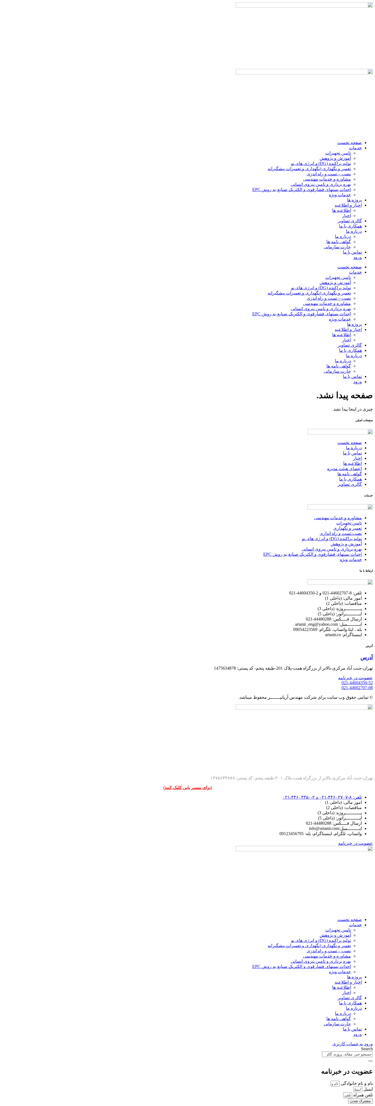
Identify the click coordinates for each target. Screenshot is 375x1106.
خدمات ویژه (340, 194)
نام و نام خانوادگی (356, 1083)
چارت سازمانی (337, 247)
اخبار (346, 215)
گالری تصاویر (350, 220)
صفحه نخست (349, 142)
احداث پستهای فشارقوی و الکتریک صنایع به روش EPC (301, 189)
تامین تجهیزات (338, 153)
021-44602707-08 (357, 687)
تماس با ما (352, 252)
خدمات (355, 147)
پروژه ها (354, 200)
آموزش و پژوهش (335, 158)
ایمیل (367, 1089)
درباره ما (354, 231)
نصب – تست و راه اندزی (329, 174)
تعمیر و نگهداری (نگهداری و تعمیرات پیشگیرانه (309, 168)
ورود (357, 257)
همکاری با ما (350, 226)
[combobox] (347, 1054)
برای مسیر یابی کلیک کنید (188, 787)
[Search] (370, 1061)
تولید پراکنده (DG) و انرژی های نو (321, 163)
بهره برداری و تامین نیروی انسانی (321, 184)
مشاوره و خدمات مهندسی (327, 179)
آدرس (366, 657)
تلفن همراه (362, 1095)
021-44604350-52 (357, 682)
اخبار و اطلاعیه (348, 205)
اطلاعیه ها (341, 210)
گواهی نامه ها (338, 241)
